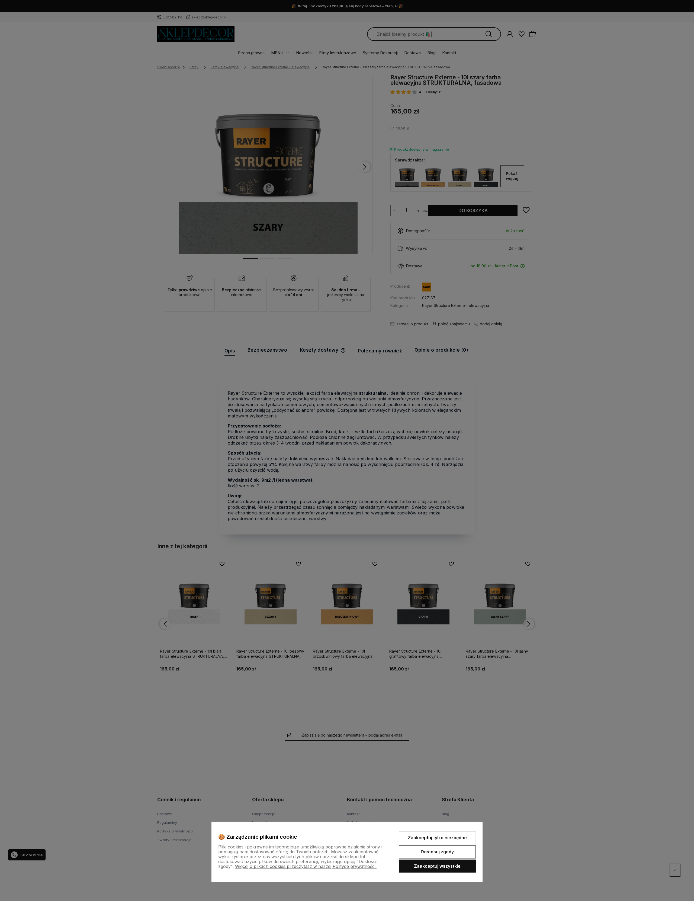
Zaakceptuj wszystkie (437, 866)
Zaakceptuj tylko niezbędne (437, 837)
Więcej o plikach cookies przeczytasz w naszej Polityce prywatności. (306, 866)
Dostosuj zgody (437, 851)
